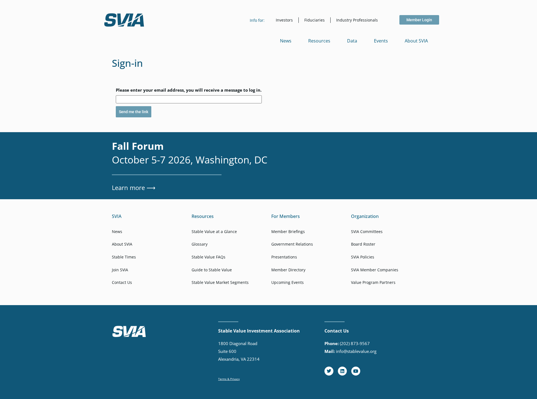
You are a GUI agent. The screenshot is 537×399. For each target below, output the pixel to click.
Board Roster (363, 244)
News (285, 41)
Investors (284, 20)
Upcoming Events (287, 282)
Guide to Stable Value (212, 269)
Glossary (200, 244)
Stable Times (124, 257)
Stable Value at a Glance (214, 231)
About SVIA (416, 41)
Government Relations (292, 244)
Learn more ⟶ (134, 187)
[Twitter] (328, 371)
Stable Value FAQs (208, 257)
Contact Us (122, 282)
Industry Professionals (357, 20)
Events (381, 41)
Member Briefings (288, 231)
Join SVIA (120, 269)
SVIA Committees (367, 231)
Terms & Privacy (229, 379)
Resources (319, 41)
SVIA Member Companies (374, 269)
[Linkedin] (342, 371)
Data (352, 41)
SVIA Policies (362, 257)
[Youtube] (355, 371)
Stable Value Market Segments (220, 282)
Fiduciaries (314, 20)
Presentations (284, 257)
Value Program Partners (373, 282)
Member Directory (288, 269)
